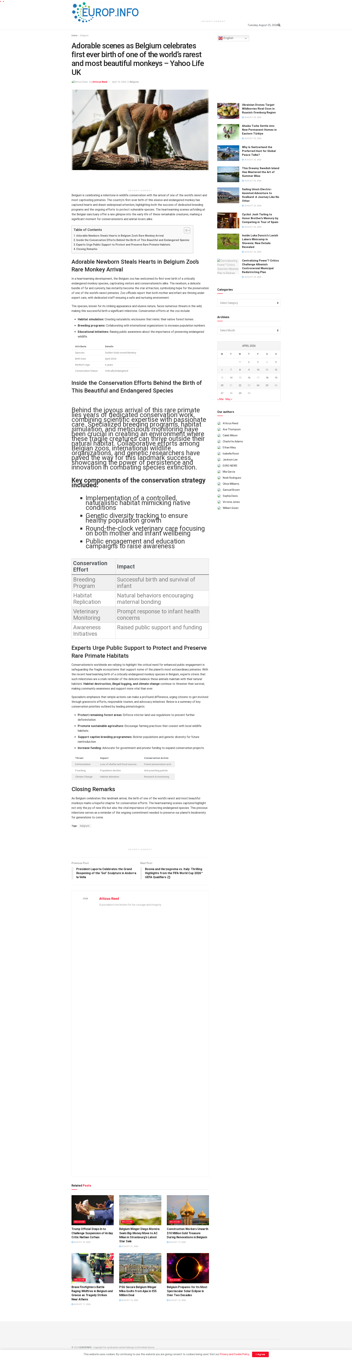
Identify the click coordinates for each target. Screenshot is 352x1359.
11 (267, 369)
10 (258, 369)
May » (228, 399)
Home (74, 35)
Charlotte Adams (233, 441)
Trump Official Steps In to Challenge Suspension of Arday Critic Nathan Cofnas (92, 1233)
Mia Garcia (229, 471)
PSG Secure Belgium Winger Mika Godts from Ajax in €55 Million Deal (138, 1291)
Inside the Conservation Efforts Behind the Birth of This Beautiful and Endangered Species (132, 240)
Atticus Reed (99, 81)
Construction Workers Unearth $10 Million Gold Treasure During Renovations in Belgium (187, 1233)
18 (267, 377)
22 (240, 385)
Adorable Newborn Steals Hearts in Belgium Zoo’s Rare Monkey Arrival (120, 235)
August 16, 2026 (129, 1300)
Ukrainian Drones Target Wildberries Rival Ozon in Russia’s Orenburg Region (259, 108)
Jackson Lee (230, 459)
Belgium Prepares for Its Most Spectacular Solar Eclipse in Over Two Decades (187, 1291)
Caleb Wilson (230, 435)
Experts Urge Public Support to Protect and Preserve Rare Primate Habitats (123, 244)
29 (240, 393)
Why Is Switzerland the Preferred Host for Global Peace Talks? (259, 151)
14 (231, 377)
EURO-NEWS (230, 465)
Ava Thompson (232, 429)
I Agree (260, 1354)
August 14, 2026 (177, 1300)
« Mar (220, 399)
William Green (231, 508)
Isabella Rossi (231, 453)
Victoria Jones (231, 501)
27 (222, 393)
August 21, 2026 (129, 1246)
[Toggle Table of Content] (185, 230)
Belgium (84, 35)
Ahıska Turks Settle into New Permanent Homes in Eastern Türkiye (259, 129)
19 (276, 377)
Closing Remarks (86, 249)
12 (276, 369)
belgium (84, 826)
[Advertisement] (213, 9)
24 (258, 385)
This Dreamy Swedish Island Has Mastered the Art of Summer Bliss (260, 172)
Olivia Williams (231, 483)
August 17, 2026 (81, 1304)
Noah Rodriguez (232, 477)
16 (249, 377)
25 (267, 385)
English (228, 38)
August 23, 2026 (81, 1242)
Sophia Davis (230, 495)
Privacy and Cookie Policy (234, 1354)
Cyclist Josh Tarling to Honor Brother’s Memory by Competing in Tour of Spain (260, 218)
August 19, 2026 (177, 1242)
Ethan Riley (229, 447)
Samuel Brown (231, 489)
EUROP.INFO (86, 1347)
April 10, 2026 (119, 81)
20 (222, 385)
